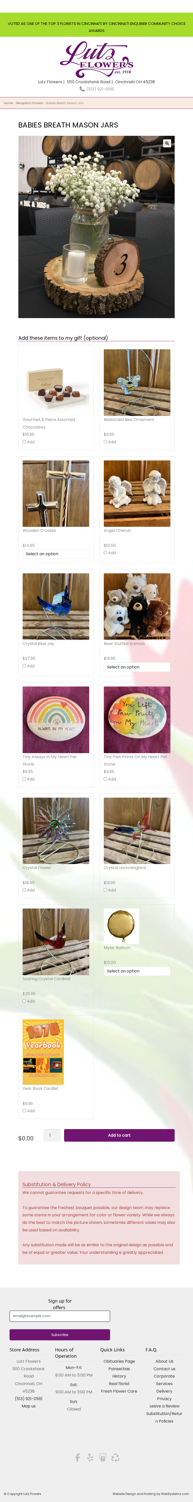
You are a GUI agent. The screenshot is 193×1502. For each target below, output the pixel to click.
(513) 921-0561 (99, 89)
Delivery (164, 1391)
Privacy (164, 1399)
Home (8, 103)
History (119, 1376)
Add (30, 442)
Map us (29, 1406)
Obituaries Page (119, 1361)
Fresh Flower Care (119, 1391)
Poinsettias (119, 1369)
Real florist (119, 1384)
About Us (164, 1361)
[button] (167, 143)
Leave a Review (164, 1406)
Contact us (164, 1369)
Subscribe (59, 1334)
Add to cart (119, 1135)
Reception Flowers (29, 103)
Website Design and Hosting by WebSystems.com (151, 1494)
